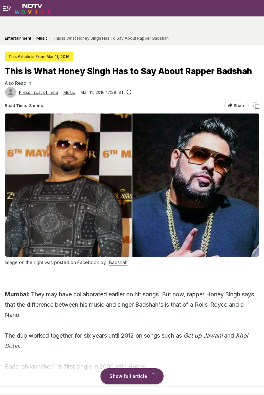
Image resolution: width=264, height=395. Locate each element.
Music (69, 92)
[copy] (256, 106)
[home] (32, 8)
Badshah (118, 262)
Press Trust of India (38, 92)
